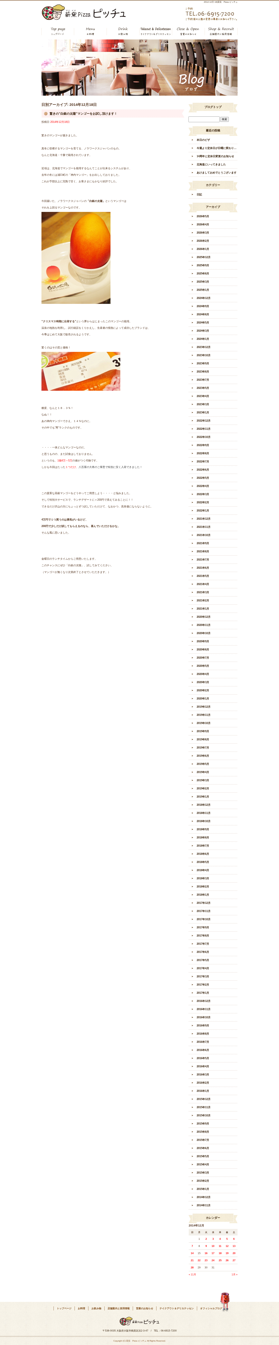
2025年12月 (204, 257)
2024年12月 (204, 298)
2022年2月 (203, 502)
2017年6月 (203, 951)
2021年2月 (203, 600)
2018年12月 (204, 804)
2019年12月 (204, 706)
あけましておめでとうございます (217, 172)
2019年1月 (203, 796)
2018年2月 (203, 886)
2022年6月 (203, 469)
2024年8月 (203, 314)
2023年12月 (204, 347)
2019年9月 (203, 731)
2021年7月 (203, 559)
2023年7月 (203, 379)
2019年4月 (203, 772)
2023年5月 (203, 387)
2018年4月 (203, 870)
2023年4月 (203, 396)
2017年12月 (204, 902)
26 (227, 1260)
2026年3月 (203, 232)
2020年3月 (203, 682)
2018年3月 (203, 878)
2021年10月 (204, 535)
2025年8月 (203, 273)
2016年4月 (203, 1066)
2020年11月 (204, 625)
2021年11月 (204, 526)
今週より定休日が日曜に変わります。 (217, 148)
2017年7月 (203, 943)
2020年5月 (203, 665)
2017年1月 (203, 992)
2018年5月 (203, 862)
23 (206, 1260)
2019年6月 (203, 755)
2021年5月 (203, 575)
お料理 (90, 31)
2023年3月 (203, 404)
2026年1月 (203, 249)
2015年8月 (203, 1131)
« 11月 (192, 1274)
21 (192, 1260)
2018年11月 (204, 813)
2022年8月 (203, 453)
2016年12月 (204, 1001)
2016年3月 (203, 1074)
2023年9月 (203, 363)
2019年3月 (203, 780)
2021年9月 (203, 543)
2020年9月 (203, 641)
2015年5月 (203, 1156)
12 (227, 1246)
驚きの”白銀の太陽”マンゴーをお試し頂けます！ (83, 113)
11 (220, 1246)
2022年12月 (204, 420)
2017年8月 (203, 935)
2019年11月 (204, 714)
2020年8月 (203, 649)
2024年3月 (203, 330)
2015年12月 (204, 1099)
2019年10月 (204, 723)
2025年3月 (203, 281)
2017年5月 (203, 960)
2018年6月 (203, 853)
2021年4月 (203, 584)
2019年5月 (203, 763)
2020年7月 (203, 657)
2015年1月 (203, 1189)
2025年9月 (203, 265)
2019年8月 (203, 739)
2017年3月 (203, 976)
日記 (199, 194)
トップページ (57, 31)
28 (192, 1267)
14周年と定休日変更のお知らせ (215, 156)
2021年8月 (203, 551)
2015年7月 (203, 1139)
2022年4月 (203, 486)
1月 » (235, 1274)
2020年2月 (203, 690)
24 (213, 1260)
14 (192, 1253)
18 (220, 1253)
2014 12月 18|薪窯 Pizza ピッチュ (221, 2)
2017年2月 (203, 984)
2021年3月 (203, 592)
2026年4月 (203, 224)
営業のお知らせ (188, 31)
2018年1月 (203, 894)
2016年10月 (204, 1017)
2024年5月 (203, 322)
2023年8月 (203, 371)
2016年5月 (203, 1058)
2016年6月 (203, 1050)
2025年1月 (203, 289)
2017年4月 (203, 968)
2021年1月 (203, 608)
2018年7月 (203, 845)
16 (206, 1253)
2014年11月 (204, 1205)
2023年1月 (203, 412)
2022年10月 (204, 437)
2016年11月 (204, 1009)
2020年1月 (203, 698)
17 (213, 1253)
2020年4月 (203, 674)
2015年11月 (204, 1107)
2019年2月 (203, 788)
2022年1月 (203, 510)
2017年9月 (203, 927)
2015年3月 (203, 1172)
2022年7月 (203, 461)
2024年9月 (203, 306)
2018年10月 (204, 821)
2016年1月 (203, 1090)
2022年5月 (203, 477)
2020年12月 (204, 616)
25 (220, 1260)
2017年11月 (204, 911)
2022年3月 (203, 494)
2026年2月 (203, 240)
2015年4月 (203, 1164)
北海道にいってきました (211, 164)
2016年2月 (203, 1082)
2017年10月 (204, 919)
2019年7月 (203, 747)
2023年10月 (204, 355)
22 (199, 1260)
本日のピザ (203, 139)
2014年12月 (204, 1197)
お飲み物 (123, 31)
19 (227, 1253)
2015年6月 (203, 1148)
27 (234, 1260)
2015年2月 (203, 1180)
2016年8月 (203, 1033)
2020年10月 (204, 633)
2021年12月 (204, 518)
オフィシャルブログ (211, 1308)
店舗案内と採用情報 (221, 31)
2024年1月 (203, 338)
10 (213, 1246)
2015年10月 (204, 1115)
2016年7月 (203, 1041)
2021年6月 (203, 567)
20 (234, 1253)
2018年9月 (203, 829)
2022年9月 (203, 445)
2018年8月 (203, 837)
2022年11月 (204, 428)
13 (234, 1246)
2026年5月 (203, 216)
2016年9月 (203, 1025)
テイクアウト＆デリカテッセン (156, 31)
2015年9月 (203, 1123)
